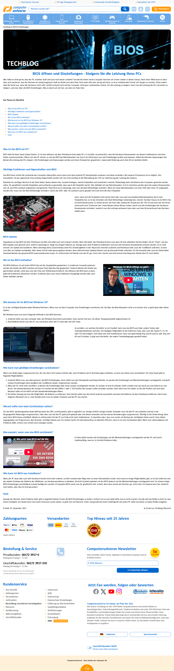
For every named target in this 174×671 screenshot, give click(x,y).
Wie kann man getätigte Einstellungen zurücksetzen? (29, 123)
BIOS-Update (13, 115)
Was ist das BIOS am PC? (18, 109)
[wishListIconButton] (147, 9)
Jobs (57, 621)
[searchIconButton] (125, 9)
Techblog (7, 27)
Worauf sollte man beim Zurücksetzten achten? (27, 126)
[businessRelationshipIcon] (134, 9)
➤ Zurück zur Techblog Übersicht (157, 508)
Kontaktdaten (54, 614)
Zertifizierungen (55, 610)
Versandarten (12, 597)
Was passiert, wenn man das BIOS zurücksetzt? (27, 129)
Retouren (10, 607)
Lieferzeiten (11, 600)
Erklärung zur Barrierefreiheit (61, 603)
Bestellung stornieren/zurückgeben (24, 603)
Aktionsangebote (13, 614)
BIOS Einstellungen (21, 27)
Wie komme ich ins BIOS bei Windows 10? (25, 120)
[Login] (140, 9)
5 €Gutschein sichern (138, 570)
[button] (133, 9)
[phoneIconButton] (60, 551)
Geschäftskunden (14, 617)
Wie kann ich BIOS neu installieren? (22, 132)
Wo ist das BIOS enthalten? (19, 118)
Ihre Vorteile (11, 590)
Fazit (10, 135)
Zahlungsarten (12, 593)
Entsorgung (53, 617)
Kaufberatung (12, 610)
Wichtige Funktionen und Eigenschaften (24, 112)
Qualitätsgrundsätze (57, 607)
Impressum (53, 590)
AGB (50, 593)
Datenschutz (53, 597)
